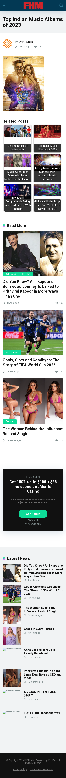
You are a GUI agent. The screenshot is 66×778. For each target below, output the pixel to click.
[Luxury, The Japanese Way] (13, 711)
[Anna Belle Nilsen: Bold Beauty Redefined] (13, 648)
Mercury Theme (33, 763)
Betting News (12, 352)
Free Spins (33, 476)
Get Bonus (33, 514)
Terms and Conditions (41, 769)
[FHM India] (33, 5)
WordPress (53, 760)
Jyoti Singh (26, 42)
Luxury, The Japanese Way (42, 713)
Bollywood (11, 274)
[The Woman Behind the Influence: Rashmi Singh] (33, 401)
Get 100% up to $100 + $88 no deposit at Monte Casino (33, 486)
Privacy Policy (20, 769)
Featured (10, 421)
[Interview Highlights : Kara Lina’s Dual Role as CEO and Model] (12, 686)
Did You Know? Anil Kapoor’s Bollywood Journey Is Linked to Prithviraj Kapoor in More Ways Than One (31, 288)
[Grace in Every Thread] (12, 644)
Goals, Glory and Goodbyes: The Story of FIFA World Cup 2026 (31, 362)
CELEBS (26, 274)
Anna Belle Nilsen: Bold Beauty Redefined (39, 651)
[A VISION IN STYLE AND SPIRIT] (13, 690)
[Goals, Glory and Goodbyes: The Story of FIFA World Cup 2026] (33, 332)
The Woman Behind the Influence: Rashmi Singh (40, 609)
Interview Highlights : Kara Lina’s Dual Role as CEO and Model (42, 674)
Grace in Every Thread (39, 629)
